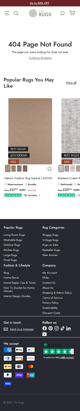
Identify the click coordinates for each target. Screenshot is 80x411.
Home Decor (11, 278)
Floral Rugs (10, 260)
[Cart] (72, 13)
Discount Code (51, 313)
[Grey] (66, 168)
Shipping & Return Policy (57, 293)
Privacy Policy (50, 303)
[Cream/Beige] (72, 168)
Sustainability (50, 308)
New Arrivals (50, 255)
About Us (47, 288)
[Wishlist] (62, 13)
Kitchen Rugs (11, 250)
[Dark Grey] (25, 168)
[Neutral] (7, 168)
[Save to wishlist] (49, 169)
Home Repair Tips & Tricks (19, 283)
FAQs (45, 278)
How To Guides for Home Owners (19, 289)
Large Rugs (10, 255)
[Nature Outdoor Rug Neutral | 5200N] (30, 148)
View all (71, 83)
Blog (6, 273)
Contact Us (48, 283)
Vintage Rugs (50, 240)
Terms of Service (52, 298)
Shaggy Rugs (50, 235)
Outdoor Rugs (12, 245)
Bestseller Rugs (51, 250)
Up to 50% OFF (39, 3)
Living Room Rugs (14, 235)
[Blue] (19, 168)
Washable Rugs (13, 240)
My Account (49, 273)
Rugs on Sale (50, 245)
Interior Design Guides (17, 296)
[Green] (13, 168)
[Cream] (61, 168)
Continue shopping (40, 58)
